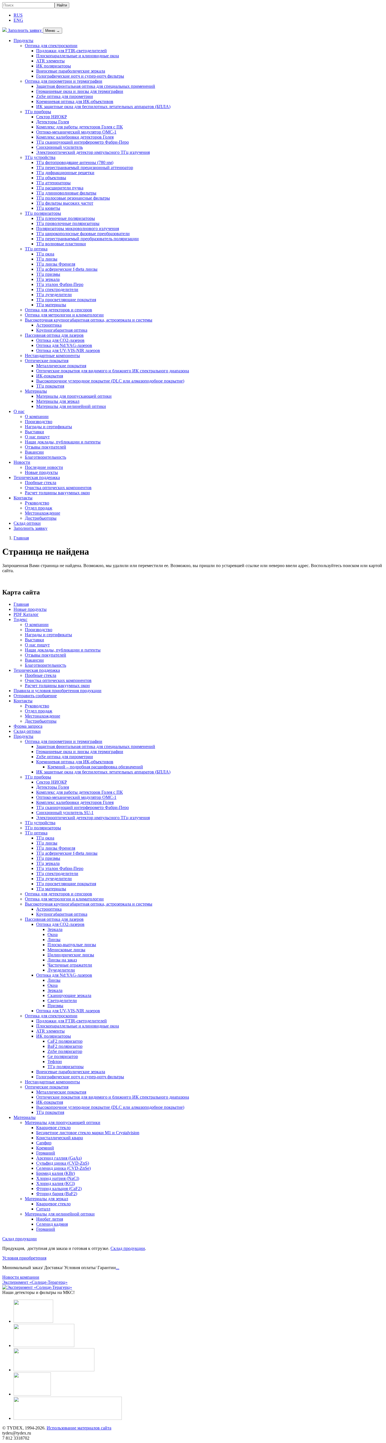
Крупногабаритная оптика (61, 330)
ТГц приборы (38, 111)
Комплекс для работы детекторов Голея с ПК (79, 126)
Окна (52, 934)
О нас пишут (37, 436)
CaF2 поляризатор (65, 1041)
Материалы (36, 391)
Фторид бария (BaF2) (56, 1193)
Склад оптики (27, 523)
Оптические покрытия (46, 360)
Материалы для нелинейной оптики (71, 406)
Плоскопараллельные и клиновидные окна (77, 55)
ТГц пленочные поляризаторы (65, 218)
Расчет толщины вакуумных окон (57, 492)
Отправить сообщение (35, 695)
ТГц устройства (40, 157)
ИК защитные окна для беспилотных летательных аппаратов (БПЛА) (103, 106)
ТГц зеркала (48, 279)
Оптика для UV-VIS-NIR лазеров (68, 350)
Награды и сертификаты (48, 426)
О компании (37, 416)
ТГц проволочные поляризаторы (67, 223)
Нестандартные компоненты (52, 355)
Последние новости (44, 467)
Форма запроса (28, 726)
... (117, 1267)
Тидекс (20, 619)
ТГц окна (45, 254)
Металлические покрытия (61, 365)
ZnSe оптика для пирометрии (64, 96)
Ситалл (43, 1208)
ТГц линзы (46, 259)
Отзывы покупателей (45, 447)
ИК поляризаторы (53, 66)
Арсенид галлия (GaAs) (59, 1158)
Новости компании (20, 1277)
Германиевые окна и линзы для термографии (79, 91)
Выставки (34, 431)
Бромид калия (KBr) (55, 1173)
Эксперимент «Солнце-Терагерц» (35, 1282)
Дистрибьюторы (41, 518)
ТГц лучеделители (54, 294)
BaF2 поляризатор (65, 1046)
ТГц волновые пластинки (61, 243)
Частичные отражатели (69, 965)
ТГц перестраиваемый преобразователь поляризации (87, 238)
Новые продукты (41, 472)
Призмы (55, 1005)
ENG (18, 20)
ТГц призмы (48, 274)
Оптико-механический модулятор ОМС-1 (76, 132)
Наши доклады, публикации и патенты (63, 442)
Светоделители (62, 1000)
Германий (45, 1153)
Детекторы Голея (52, 121)
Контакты (23, 497)
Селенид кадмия (52, 1224)
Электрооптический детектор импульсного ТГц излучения (93, 152)
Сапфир (43, 1142)
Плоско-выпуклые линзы (71, 944)
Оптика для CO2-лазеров (60, 340)
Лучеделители (61, 970)
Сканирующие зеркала (69, 995)
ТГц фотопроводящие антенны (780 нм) (74, 162)
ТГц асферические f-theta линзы (66, 269)
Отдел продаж (38, 508)
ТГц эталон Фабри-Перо (59, 284)
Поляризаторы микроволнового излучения (77, 228)
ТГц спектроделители (57, 289)
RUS (18, 15)
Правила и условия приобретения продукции (57, 690)
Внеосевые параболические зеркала (70, 71)
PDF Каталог (26, 614)
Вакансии (34, 452)
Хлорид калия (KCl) (55, 1183)
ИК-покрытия (49, 375)
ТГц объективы (51, 177)
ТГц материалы (51, 304)
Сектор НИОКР (51, 116)
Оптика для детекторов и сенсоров (58, 309)
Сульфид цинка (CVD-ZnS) (62, 1163)
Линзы (53, 939)
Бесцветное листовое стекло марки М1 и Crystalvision (87, 1132)
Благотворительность (45, 457)
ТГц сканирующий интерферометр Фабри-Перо (82, 142)
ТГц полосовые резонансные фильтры (73, 198)
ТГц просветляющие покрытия (66, 299)
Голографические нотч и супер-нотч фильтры (80, 76)
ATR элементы (50, 60)
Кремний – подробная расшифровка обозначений (95, 766)
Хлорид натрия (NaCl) (57, 1178)
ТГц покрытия (50, 386)
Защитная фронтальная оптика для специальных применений (95, 86)
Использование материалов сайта (79, 1427)
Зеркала (54, 929)
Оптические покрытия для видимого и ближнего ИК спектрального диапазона (112, 370)
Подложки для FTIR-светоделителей (71, 50)
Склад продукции (19, 1238)
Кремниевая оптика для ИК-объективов (74, 101)
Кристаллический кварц (59, 1137)
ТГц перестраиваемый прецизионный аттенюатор (84, 167)
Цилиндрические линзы (70, 954)
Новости (22, 462)
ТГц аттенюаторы (53, 182)
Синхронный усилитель (59, 147)
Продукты (23, 40)
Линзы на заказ (62, 959)
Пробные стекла (40, 482)
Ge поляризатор (62, 1056)
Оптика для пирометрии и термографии (63, 81)
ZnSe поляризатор (64, 1051)
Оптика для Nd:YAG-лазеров (64, 345)
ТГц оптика (36, 248)
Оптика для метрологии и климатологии (64, 314)
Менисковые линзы (66, 949)
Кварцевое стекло (53, 1127)
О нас (19, 411)
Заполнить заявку (25, 30)
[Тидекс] (4, 30)
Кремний (45, 1147)
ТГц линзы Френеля (55, 264)
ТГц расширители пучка (59, 187)
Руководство (37, 502)
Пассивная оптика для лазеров (54, 335)
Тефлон (54, 1061)
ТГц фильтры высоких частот (64, 203)
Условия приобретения (24, 1258)
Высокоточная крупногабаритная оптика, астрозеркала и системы (88, 320)
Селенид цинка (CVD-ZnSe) (63, 1168)
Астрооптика (49, 325)
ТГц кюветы (48, 208)
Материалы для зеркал (57, 401)
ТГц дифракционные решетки (65, 172)
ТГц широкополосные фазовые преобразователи (83, 233)
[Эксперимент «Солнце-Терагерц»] (37, 1287)
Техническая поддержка (37, 477)
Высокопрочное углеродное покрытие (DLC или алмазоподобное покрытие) (110, 381)
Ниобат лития (49, 1219)
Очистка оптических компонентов (58, 487)
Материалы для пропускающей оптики (74, 396)
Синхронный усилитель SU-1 (65, 812)
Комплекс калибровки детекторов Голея (75, 137)
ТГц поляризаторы (43, 213)
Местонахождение (42, 513)
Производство (38, 421)
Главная (21, 604)
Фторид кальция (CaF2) (59, 1188)
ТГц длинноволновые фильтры (66, 193)
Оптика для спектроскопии (51, 45)
